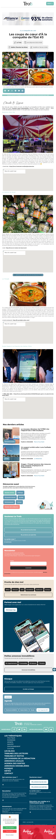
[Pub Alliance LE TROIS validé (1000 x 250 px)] (28, 25)
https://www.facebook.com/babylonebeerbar (21, 166)
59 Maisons (33, 663)
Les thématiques (13, 736)
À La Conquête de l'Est (28, 30)
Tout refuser (9, 831)
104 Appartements (11, 663)
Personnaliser (10, 835)
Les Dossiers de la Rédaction (19, 758)
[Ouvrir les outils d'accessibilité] (54, 669)
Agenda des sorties (14, 763)
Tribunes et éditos (14, 756)
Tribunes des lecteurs (16, 753)
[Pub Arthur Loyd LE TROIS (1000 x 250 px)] (28, 832)
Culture (10, 748)
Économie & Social (9, 441)
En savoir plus (7, 542)
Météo (7, 771)
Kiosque (8, 768)
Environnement (13, 746)
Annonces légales (14, 761)
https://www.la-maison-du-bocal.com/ (16, 248)
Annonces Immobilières (16, 766)
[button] (5, 90)
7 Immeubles (23, 663)
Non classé (7, 475)
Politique (11, 738)
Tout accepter (10, 827)
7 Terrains (42, 663)
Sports (10, 742)
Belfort (13, 47)
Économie (11, 740)
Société (7, 458)
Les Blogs (9, 751)
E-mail (12, 560)
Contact (8, 773)
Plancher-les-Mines (22, 47)
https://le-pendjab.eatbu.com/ (21, 320)
